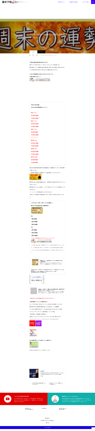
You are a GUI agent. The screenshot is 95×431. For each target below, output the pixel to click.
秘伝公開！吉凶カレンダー (63, 408)
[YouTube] (42, 375)
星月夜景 (42, 371)
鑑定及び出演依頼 (62, 409)
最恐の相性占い (44, 408)
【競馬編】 (57, 306)
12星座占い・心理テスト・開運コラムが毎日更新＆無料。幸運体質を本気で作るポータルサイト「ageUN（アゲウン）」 (51, 290)
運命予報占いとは (28, 408)
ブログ (33, 51)
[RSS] (48, 422)
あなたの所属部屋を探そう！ (29, 409)
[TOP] (47, 391)
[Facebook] (40, 375)
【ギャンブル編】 (58, 309)
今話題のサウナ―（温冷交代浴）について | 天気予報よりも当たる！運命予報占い (51, 261)
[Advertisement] (47, 11)
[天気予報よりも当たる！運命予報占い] (10, 2)
